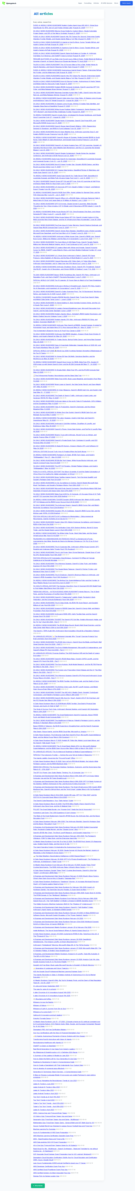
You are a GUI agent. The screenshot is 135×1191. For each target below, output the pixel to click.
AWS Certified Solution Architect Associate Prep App (51, 1173)
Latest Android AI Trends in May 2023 (46, 1087)
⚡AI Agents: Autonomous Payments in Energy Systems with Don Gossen (59, 1036)
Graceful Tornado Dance (42, 1018)
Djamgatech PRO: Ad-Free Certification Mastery (49, 1029)
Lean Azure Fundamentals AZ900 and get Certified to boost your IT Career (59, 1163)
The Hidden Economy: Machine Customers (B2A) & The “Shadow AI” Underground (62, 904)
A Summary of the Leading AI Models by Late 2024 (51, 1055)
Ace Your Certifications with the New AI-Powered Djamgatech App (56, 1033)
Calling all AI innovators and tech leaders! (47, 1015)
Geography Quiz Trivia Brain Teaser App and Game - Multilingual (56, 1119)
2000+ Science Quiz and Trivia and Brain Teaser (50, 1113)
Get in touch (126, 3)
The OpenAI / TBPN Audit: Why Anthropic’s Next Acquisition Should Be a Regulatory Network (66, 631)
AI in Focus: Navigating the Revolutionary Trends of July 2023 (55, 1081)
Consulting (87, 3)
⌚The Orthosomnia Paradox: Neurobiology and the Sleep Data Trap (57, 375)
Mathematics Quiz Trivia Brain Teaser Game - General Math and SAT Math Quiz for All (63, 1123)
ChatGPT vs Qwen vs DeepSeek (44, 1046)
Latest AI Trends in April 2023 (43, 1110)
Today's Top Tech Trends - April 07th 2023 (48, 1103)
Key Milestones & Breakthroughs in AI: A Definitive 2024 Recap (55, 1052)
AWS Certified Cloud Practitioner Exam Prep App (50, 1170)
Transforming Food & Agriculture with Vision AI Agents (52, 1039)
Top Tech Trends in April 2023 (44, 1100)
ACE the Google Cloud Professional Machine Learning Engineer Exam (57, 971)
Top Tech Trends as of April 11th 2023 (46, 1097)
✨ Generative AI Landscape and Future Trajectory (51, 968)
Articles (96, 3)
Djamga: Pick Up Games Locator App (46, 1176)
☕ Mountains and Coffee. (42, 999)
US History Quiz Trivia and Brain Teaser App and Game (52, 1116)
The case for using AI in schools (44, 989)
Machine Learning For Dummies (44, 1129)
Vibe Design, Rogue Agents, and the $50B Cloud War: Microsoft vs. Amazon (60, 732)
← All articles (38, 1186)
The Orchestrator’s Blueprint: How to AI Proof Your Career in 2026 (56, 331)
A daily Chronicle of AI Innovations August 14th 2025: (52, 992)
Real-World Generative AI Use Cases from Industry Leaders (54, 1049)
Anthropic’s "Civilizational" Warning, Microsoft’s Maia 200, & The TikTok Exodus (61, 945)
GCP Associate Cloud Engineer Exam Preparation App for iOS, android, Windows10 (62, 1154)
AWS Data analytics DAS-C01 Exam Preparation (50, 1142)
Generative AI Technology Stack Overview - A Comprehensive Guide (57, 1072)
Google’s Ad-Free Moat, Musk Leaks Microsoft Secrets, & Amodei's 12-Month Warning (63, 965)
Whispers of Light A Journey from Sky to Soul (49, 1009)
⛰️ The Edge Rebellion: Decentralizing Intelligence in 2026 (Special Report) (59, 856)
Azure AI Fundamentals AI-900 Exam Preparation (50, 1132)
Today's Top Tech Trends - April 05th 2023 (48, 1106)
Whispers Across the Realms (43, 1002)
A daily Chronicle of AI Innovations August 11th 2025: (51, 996)
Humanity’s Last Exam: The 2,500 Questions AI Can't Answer (54, 813)
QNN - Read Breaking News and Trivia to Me (49, 1139)
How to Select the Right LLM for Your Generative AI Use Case (55, 1059)
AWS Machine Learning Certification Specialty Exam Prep (53, 1136)
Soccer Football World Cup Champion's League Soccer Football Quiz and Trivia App (62, 1126)
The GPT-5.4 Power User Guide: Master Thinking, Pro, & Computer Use (58, 773)
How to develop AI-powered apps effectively (49, 1068)
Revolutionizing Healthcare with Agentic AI (48, 1042)
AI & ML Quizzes (106, 3)
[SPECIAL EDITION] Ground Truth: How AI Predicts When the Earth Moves (59, 451)
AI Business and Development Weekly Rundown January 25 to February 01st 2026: (62, 927)
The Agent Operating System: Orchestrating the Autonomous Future (57, 847)
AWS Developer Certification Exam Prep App (49, 1166)
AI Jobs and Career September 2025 (46, 986)
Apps (80, 3)
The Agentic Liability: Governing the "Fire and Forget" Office (54, 758)
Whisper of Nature (39, 1005)
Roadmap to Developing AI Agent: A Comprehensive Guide (53, 1062)
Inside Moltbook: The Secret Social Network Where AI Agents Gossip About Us (61, 930)
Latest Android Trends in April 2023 (45, 1093)
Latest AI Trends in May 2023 (43, 1090)
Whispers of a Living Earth (42, 1012)
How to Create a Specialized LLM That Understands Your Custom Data (58, 1065)
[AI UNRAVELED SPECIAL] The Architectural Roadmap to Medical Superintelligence (62, 752)
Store (116, 3)
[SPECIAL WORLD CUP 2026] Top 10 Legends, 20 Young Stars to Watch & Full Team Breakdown (67, 280)
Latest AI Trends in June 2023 (43, 1084)
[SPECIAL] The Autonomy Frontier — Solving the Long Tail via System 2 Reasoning (62, 755)
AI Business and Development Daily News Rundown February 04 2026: (58, 918)
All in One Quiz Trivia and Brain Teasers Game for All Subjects (55, 1145)
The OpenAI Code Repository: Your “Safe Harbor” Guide (53, 801)
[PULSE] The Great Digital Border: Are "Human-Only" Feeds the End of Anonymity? (62, 809)
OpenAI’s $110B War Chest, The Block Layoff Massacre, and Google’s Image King (61, 833)
